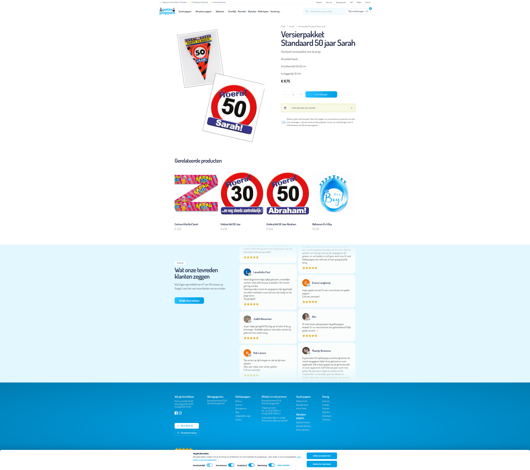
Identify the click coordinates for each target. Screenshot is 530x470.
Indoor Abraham (302, 429)
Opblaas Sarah (302, 401)
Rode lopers (263, 11)
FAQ (351, 2)
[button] (260, 28)
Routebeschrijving (189, 432)
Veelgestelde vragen (243, 415)
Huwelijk (232, 11)
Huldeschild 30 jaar (231, 224)
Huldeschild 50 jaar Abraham (281, 224)
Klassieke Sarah (302, 404)
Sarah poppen (185, 11)
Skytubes (252, 11)
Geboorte (220, 11)
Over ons (329, 2)
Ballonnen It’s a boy (322, 224)
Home (283, 26)
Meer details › (284, 465)
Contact (368, 2)
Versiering (274, 11)
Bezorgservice (341, 2)
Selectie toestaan (322, 464)
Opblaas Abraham (303, 422)
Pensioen (242, 11)
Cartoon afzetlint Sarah (186, 224)
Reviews (319, 2)
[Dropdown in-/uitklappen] (193, 11)
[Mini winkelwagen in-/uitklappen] (358, 11)
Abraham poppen (204, 11)
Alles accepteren (322, 455)
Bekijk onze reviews (189, 300)
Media (359, 2)
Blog (237, 412)
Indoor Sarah (301, 408)
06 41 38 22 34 (187, 425)
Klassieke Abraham (303, 426)
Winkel (291, 26)
